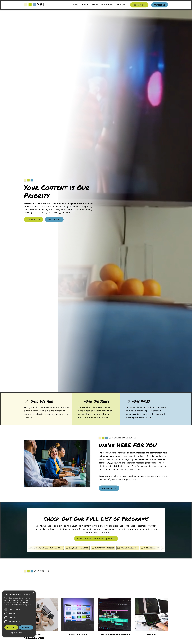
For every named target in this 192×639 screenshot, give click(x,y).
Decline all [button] (26, 627)
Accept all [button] (11, 627)
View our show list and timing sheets (96, 538)
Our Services (54, 219)
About (85, 4)
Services (121, 4)
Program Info (139, 5)
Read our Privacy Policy (23, 605)
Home (75, 4)
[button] (18, 633)
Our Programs (33, 219)
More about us (109, 488)
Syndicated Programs (102, 4)
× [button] (33, 593)
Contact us (159, 5)
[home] (34, 5)
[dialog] (19, 614)
